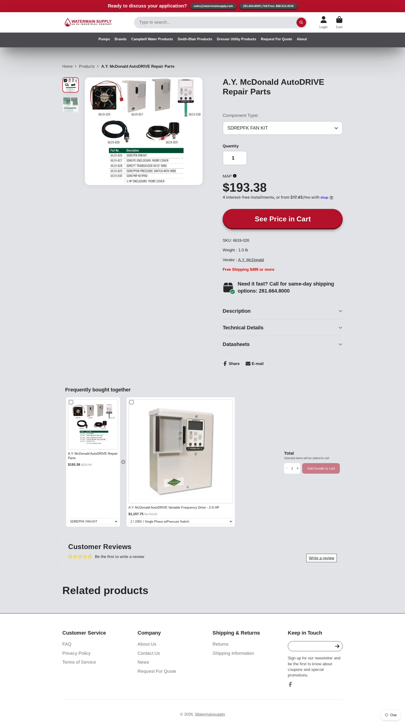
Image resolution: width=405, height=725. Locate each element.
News (143, 662)
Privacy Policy (76, 653)
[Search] (301, 22)
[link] (93, 424)
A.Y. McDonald (251, 259)
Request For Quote (276, 39)
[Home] (88, 22)
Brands (121, 39)
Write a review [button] (321, 558)
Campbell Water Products (152, 39)
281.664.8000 (274, 291)
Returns (221, 644)
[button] (286, 468)
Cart (339, 22)
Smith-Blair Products (195, 39)
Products (87, 66)
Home (67, 66)
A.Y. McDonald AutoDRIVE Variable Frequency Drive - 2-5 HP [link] (173, 507)
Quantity (231, 146)
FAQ (66, 644)
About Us (147, 644)
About (302, 39)
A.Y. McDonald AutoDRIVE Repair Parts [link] (93, 456)
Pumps (104, 39)
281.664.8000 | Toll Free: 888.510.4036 (268, 6)
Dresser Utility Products (236, 39)
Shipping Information (233, 653)
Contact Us (149, 653)
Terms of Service (79, 662)
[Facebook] (290, 684)
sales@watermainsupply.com (213, 6)
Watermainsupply (210, 714)
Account (323, 22)
